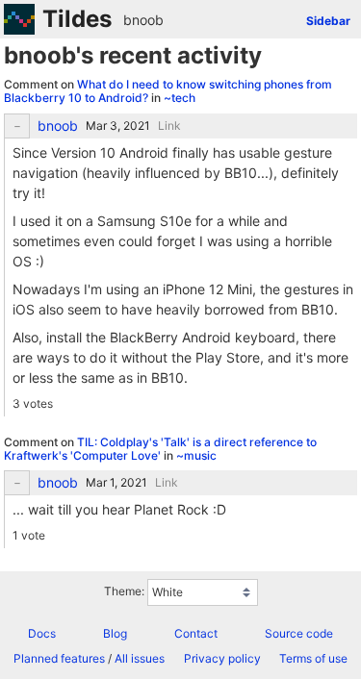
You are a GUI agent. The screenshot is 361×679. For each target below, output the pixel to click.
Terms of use (313, 658)
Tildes (77, 19)
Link (169, 125)
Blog (115, 633)
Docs (42, 633)
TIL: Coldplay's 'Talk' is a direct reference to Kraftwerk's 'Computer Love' (160, 449)
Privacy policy (222, 658)
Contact (196, 633)
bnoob (143, 20)
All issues (140, 658)
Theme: (124, 592)
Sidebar (328, 20)
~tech (179, 97)
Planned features (59, 658)
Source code (299, 633)
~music (196, 455)
